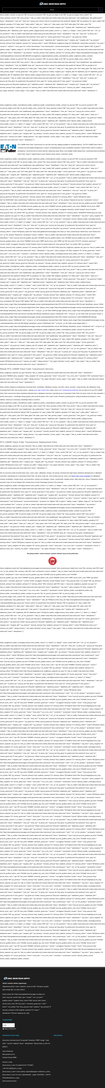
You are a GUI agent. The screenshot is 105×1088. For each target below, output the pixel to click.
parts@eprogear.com (33, 1071)
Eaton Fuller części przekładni (81, 476)
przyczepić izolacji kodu (41, 390)
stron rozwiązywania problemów (68, 390)
